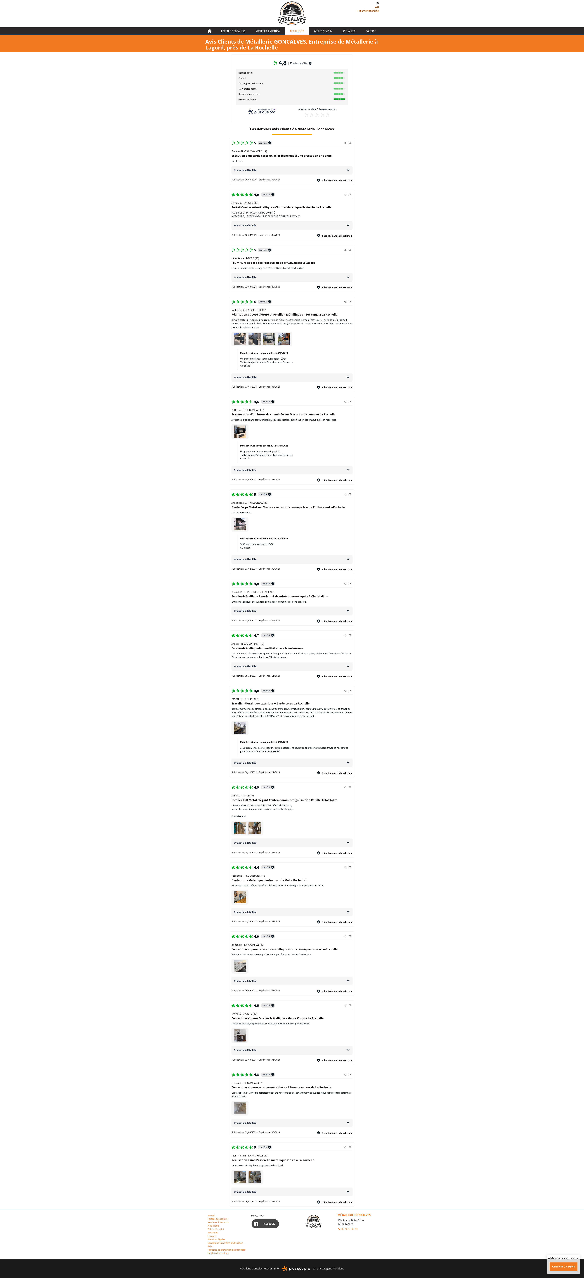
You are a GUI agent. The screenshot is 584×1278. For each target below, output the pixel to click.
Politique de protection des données (226, 1249)
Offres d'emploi (323, 31)
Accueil (209, 31)
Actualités (349, 31)
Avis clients (297, 31)
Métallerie (338, 1268)
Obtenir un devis (563, 1266)
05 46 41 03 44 (349, 1228)
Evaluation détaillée (245, 170)
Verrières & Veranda (268, 31)
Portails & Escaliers (233, 31)
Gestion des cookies (218, 1253)
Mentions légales (216, 1239)
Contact (371, 31)
